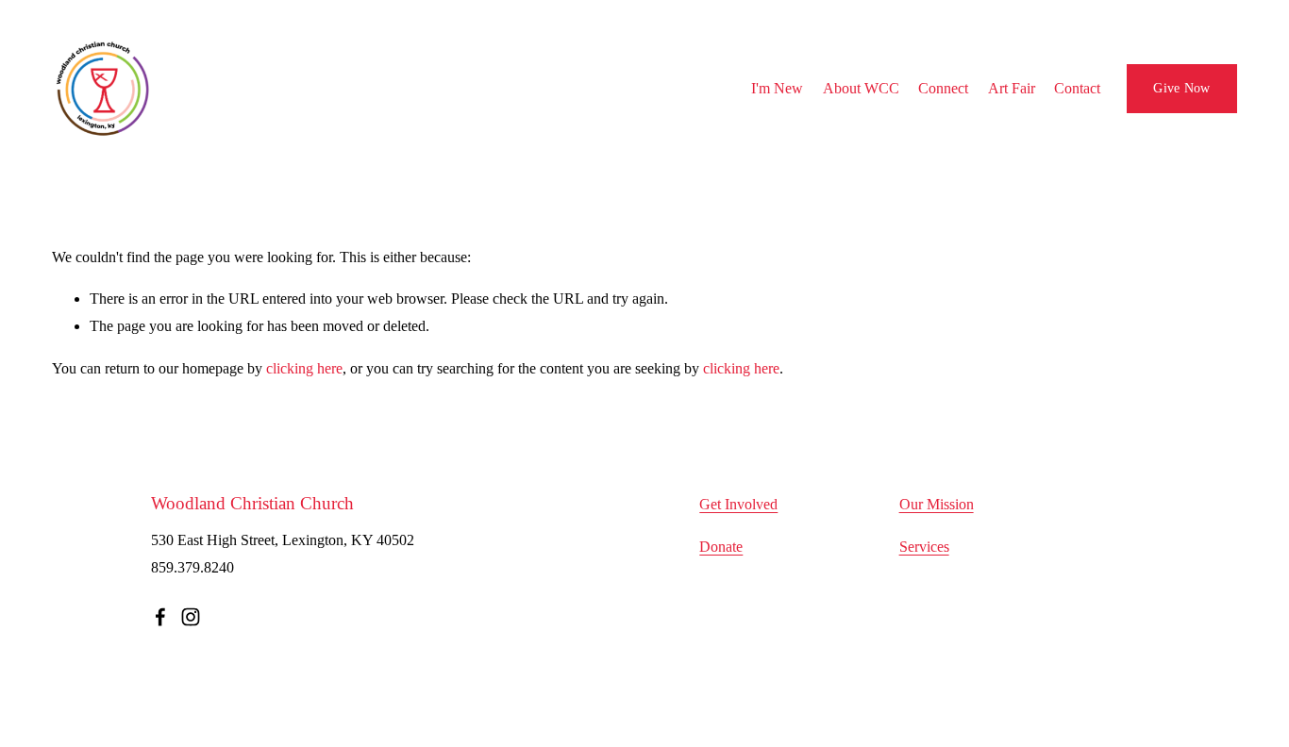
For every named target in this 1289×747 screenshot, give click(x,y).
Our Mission (936, 504)
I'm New (777, 88)
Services (924, 547)
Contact (1077, 88)
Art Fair (1011, 88)
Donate (721, 547)
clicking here (304, 368)
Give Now (1181, 87)
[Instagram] (190, 616)
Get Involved (738, 504)
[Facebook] (160, 616)
